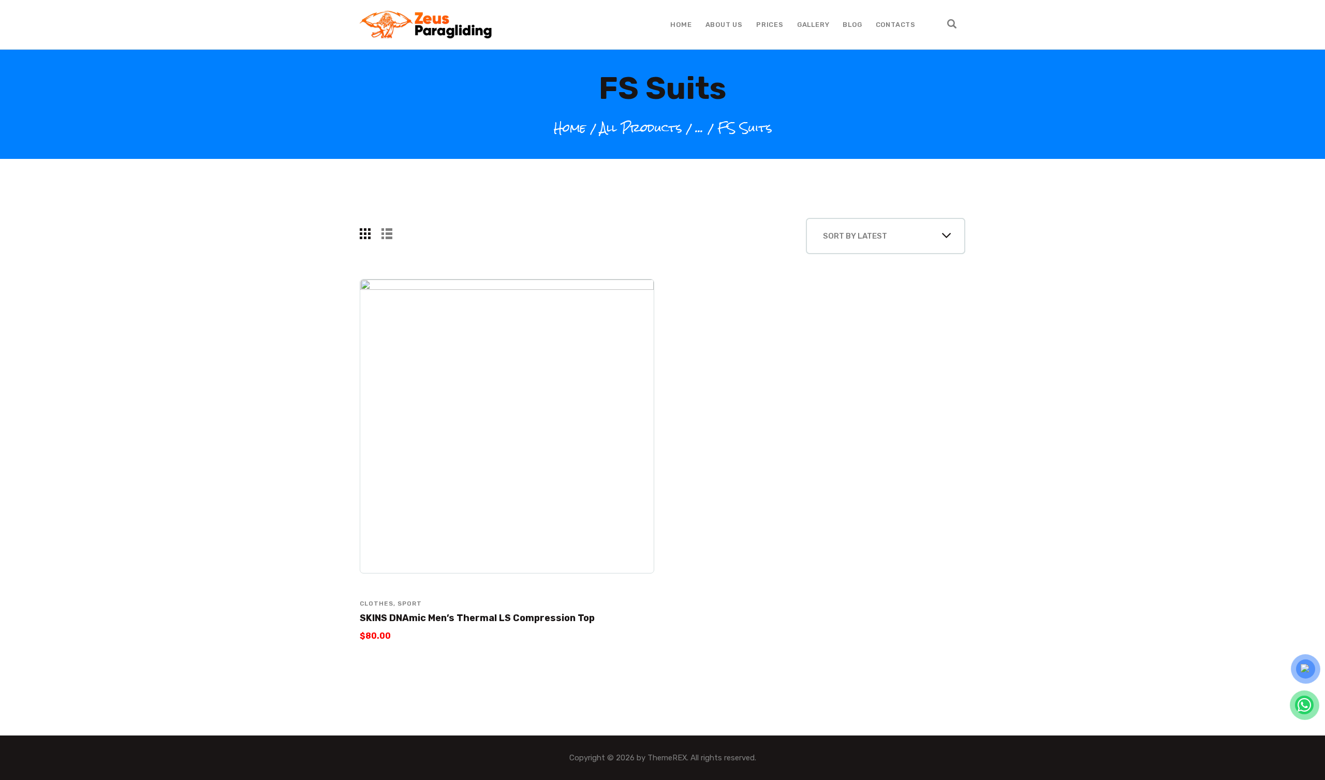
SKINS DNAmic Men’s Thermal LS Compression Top (477, 618)
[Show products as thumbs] (365, 233)
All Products (641, 127)
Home (570, 127)
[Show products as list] (386, 233)
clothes (376, 603)
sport (410, 603)
